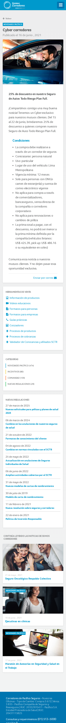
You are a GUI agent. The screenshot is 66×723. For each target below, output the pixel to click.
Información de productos (24, 297)
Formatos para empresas (23, 314)
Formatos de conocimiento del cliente (26, 438)
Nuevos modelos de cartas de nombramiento (30, 486)
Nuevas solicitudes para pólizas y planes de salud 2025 (32, 411)
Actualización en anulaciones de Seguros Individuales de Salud (28, 462)
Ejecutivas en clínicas (17, 621)
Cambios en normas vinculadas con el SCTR (29, 449)
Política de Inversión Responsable (24, 518)
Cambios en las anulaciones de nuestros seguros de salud (31, 425)
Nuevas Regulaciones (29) (21, 384)
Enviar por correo (43, 277)
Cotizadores (16, 325)
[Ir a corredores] (14, 4)
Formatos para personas (23, 308)
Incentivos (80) (16, 371)
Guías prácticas (18, 319)
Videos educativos (20, 303)
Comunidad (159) (16, 378)
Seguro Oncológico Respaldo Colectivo (28, 578)
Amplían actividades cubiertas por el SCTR (29, 475)
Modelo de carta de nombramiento (24, 496)
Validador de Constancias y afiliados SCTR (33, 342)
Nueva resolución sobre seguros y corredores (30, 507)
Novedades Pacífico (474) (21, 365)
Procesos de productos (22, 331)
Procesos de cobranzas (22, 336)
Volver (8, 18)
